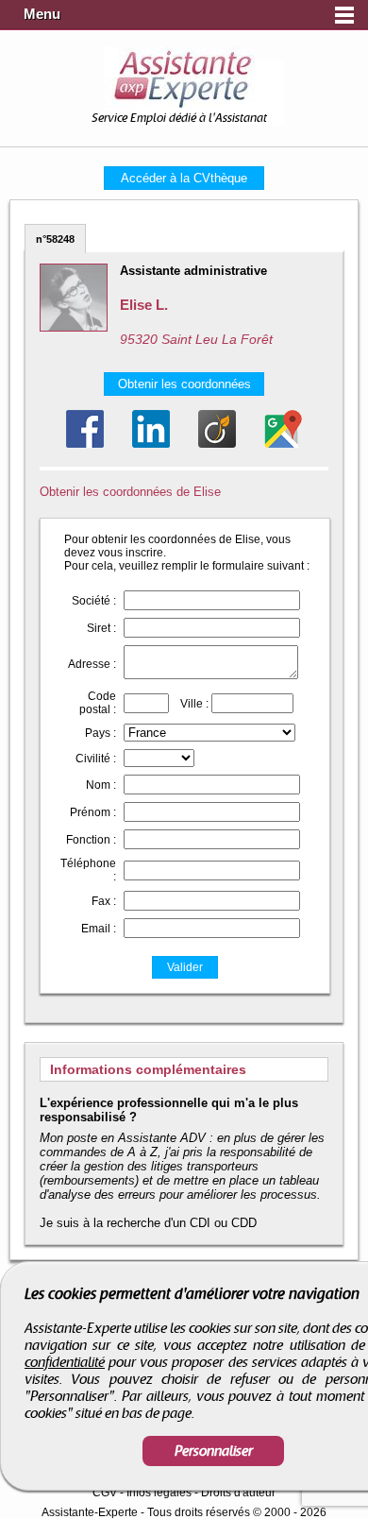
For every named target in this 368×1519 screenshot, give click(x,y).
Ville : (194, 703)
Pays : (100, 733)
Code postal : (97, 703)
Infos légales (159, 1492)
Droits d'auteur (238, 1492)
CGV (104, 1492)
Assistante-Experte (90, 1512)
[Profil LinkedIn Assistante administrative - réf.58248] (151, 429)
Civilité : (95, 758)
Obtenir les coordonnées (184, 384)
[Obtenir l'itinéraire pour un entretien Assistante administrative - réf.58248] (283, 429)
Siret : (101, 628)
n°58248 (55, 239)
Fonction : (91, 839)
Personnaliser (214, 1450)
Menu (42, 14)
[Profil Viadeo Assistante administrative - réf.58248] (217, 429)
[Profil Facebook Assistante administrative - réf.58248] (85, 429)
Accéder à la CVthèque (184, 178)
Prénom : (93, 812)
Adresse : (92, 664)
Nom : (101, 785)
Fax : (104, 901)
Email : (98, 928)
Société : (94, 600)
